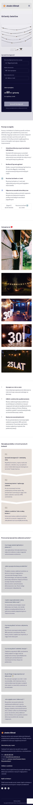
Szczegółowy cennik (9, 96)
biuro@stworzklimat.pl (13, 757)
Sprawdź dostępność (16, 104)
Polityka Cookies (17, 800)
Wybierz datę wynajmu (9, 67)
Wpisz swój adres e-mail (9, 75)
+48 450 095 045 (8, 755)
